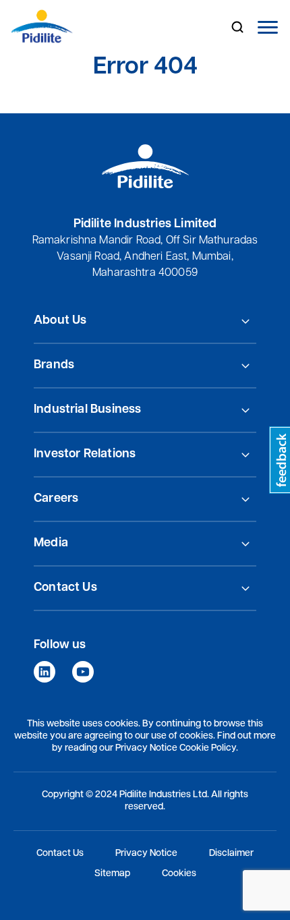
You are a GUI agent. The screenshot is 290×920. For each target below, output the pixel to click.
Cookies (179, 874)
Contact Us (60, 854)
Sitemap (112, 874)
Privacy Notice (146, 854)
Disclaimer (231, 854)
